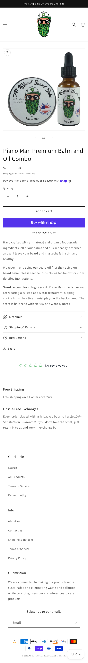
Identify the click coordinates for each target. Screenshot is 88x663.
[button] (5, 24)
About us (14, 521)
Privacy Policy (17, 558)
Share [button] (11, 348)
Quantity (8, 188)
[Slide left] (34, 138)
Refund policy (17, 495)
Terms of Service (19, 486)
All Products (16, 477)
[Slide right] (53, 138)
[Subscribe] (75, 623)
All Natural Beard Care (38, 656)
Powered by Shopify (57, 656)
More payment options (44, 232)
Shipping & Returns (21, 539)
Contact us (15, 530)
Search (12, 467)
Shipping (7, 173)
